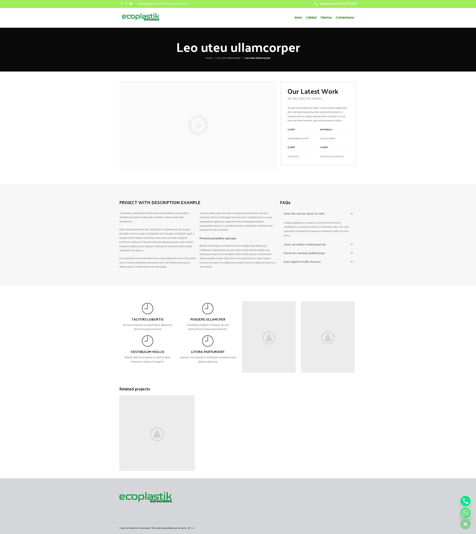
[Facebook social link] (121, 4)
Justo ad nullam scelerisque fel (305, 244)
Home (209, 58)
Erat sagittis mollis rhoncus (302, 262)
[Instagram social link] (126, 4)
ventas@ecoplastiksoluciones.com (162, 4)
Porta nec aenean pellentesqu (304, 253)
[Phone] (465, 501)
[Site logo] (141, 18)
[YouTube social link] (131, 4)
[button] (197, 125)
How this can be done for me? (304, 213)
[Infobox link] (147, 317)
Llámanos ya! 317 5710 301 (338, 4)
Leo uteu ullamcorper (229, 58)
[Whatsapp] (465, 513)
